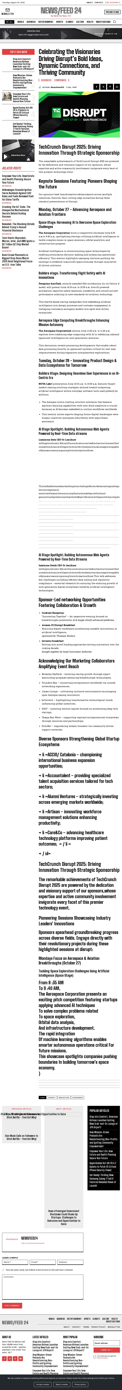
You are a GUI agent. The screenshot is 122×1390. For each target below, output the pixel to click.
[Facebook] (96, 87)
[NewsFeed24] (40, 87)
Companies (60, 80)
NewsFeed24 (57, 87)
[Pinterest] (110, 87)
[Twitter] (103, 87)
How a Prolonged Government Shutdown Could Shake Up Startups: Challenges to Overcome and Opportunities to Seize (63, 1217)
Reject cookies (62, 1384)
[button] (114, 22)
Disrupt (52, 1097)
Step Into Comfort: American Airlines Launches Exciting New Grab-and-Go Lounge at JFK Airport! (23, 64)
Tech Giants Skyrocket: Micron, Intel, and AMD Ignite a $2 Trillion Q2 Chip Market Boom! (18, 242)
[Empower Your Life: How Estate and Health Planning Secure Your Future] (7, 96)
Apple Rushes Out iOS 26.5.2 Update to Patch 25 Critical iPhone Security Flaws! (23, 112)
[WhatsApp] (117, 87)
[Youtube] (20, 1358)
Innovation (64, 1097)
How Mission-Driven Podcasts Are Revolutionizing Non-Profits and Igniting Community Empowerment (23, 81)
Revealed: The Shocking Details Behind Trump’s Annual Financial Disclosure (18, 227)
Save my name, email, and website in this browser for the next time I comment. (39, 1270)
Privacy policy (80, 1384)
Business (6, 186)
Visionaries (77, 1097)
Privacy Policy (102, 1358)
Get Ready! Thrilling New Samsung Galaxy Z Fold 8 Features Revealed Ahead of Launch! (23, 128)
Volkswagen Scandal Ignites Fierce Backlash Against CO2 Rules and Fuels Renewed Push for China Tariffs (18, 194)
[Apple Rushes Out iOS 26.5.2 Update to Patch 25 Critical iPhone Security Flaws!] (7, 110)
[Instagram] (9, 1358)
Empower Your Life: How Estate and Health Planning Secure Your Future (22, 98)
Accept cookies (42, 1384)
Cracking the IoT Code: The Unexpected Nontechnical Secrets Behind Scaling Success (16, 211)
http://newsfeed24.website (32, 1243)
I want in (105, 1350)
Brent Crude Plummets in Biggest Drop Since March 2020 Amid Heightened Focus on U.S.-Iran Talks (17, 259)
